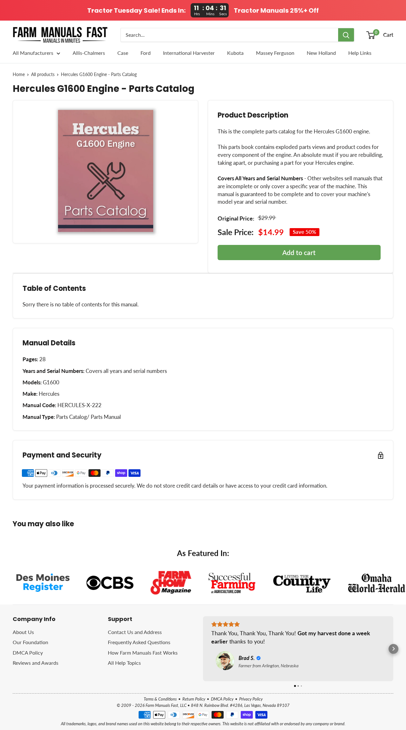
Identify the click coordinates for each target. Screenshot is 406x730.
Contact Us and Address (135, 632)
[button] (203, 649)
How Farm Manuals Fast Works (143, 653)
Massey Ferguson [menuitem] (275, 53)
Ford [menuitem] (146, 53)
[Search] (346, 35)
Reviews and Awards (35, 663)
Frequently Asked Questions (139, 642)
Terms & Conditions (160, 698)
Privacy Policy (251, 698)
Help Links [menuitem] (359, 53)
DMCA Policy (28, 653)
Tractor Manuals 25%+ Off (276, 10)
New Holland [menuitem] (321, 53)
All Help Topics (124, 663)
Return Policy (193, 698)
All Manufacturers (33, 53)
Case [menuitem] (122, 53)
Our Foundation (30, 642)
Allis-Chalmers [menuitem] (89, 53)
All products (43, 74)
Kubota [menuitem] (235, 53)
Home (19, 74)
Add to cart (299, 252)
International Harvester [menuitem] (189, 53)
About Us (23, 632)
